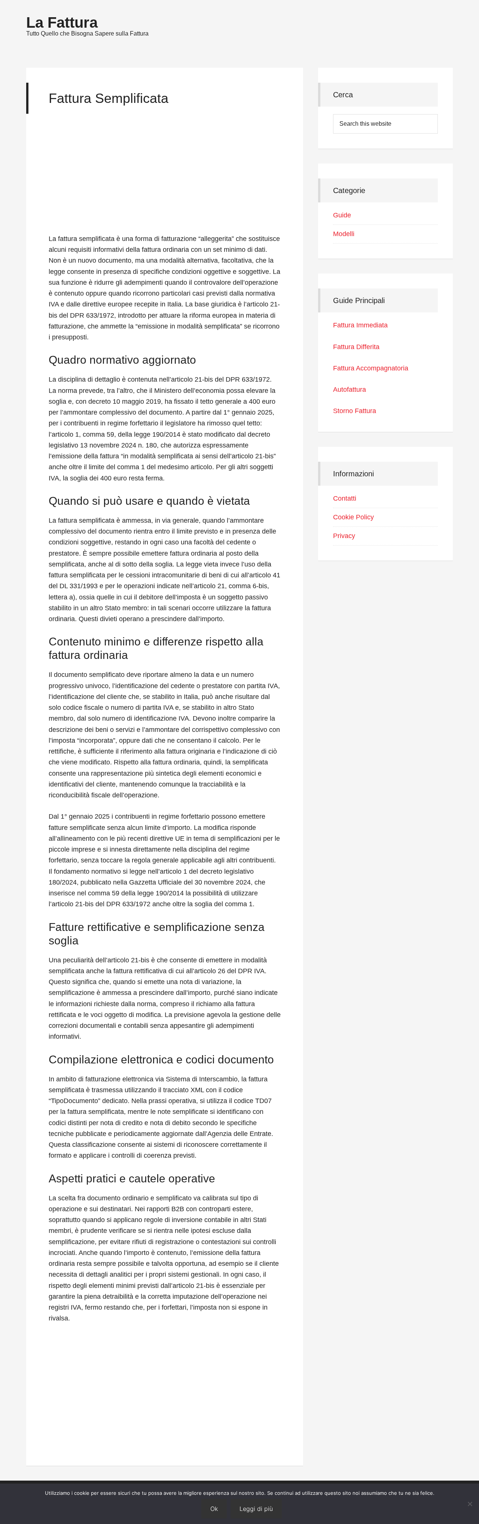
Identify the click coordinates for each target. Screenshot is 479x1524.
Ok (214, 1508)
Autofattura (349, 389)
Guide (342, 215)
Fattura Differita (356, 347)
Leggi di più (256, 1508)
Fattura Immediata (360, 325)
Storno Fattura (354, 411)
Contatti (344, 498)
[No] (469, 1504)
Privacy (344, 536)
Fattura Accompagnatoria (370, 368)
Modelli (343, 234)
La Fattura (62, 22)
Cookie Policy (353, 517)
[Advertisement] (165, 177)
